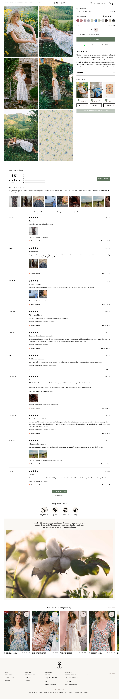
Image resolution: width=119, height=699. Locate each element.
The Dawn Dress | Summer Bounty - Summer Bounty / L (47, 404)
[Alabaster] (102, 20)
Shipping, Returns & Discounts (51, 678)
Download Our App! (71, 684)
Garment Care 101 (50, 684)
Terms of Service (48, 692)
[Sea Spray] (95, 20)
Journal (27, 680)
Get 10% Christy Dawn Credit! (71, 678)
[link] (109, 16)
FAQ (46, 681)
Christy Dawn (37, 692)
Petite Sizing (85, 34)
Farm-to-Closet (9, 677)
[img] (26, 188)
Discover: (28, 672)
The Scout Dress (95, 654)
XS (79, 30)
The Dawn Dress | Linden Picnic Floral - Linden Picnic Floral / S (49, 460)
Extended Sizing (95, 34)
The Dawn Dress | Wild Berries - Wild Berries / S (45, 365)
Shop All (7, 680)
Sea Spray (83, 16)
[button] (81, 9)
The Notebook (110, 100)
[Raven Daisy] (113, 20)
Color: (81, 16)
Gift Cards (48, 672)
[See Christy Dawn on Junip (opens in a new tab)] (62, 495)
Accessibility (69, 692)
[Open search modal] (91, 3)
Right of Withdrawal (82, 692)
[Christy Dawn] (59, 3)
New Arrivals (9, 675)
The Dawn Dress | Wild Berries (41, 481)
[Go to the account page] (110, 3)
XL (96, 30)
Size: (77, 25)
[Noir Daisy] (106, 20)
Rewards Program (70, 675)
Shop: (6, 672)
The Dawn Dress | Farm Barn (41, 237)
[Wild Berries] (88, 20)
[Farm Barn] (77, 20)
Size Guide (113, 25)
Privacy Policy (59, 692)
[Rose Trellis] (92, 20)
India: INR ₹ (59, 690)
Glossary (28, 677)
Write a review (103, 179)
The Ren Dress (66, 654)
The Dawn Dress (83, 11)
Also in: (87, 34)
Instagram (68, 672)
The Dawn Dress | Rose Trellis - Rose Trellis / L (45, 321)
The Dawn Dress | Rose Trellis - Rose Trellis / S (45, 430)
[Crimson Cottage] (81, 20)
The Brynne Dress (39, 654)
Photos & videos (81, 212)
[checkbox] (83, 212)
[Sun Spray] (110, 20)
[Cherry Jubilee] (85, 20)
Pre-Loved (68, 681)
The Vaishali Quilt (97, 100)
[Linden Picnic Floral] (99, 20)
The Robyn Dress (10, 654)
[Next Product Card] (113, 607)
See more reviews (59, 491)
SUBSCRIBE (111, 674)
